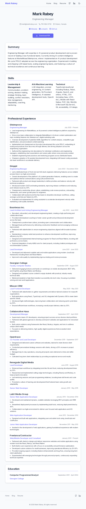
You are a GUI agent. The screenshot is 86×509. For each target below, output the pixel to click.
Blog (55, 3)
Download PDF (44, 35)
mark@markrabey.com (29, 24)
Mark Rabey (11, 3)
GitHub (54, 29)
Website (34, 29)
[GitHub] (76, 496)
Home (48, 3)
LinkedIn (44, 29)
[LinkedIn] (80, 496)
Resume (63, 3)
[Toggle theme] (79, 3)
